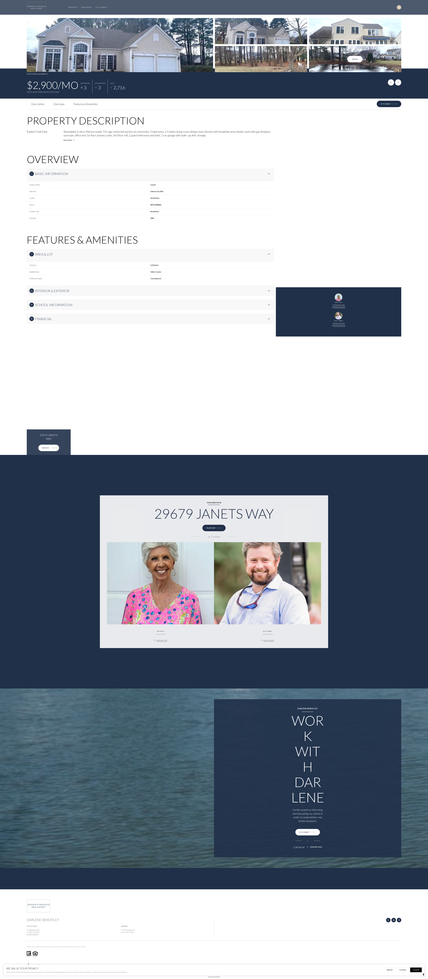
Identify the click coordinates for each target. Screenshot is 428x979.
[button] (389, 104)
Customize (402, 970)
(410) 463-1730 (339, 305)
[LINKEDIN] (393, 920)
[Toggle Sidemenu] (399, 7)
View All (355, 59)
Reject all (389, 970)
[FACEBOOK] (399, 920)
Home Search (86, 7)
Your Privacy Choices (214, 976)
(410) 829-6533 (316, 847)
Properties (72, 7)
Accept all (416, 970)
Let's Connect (101, 7)
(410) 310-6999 (339, 323)
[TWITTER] (388, 920)
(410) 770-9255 (34, 932)
